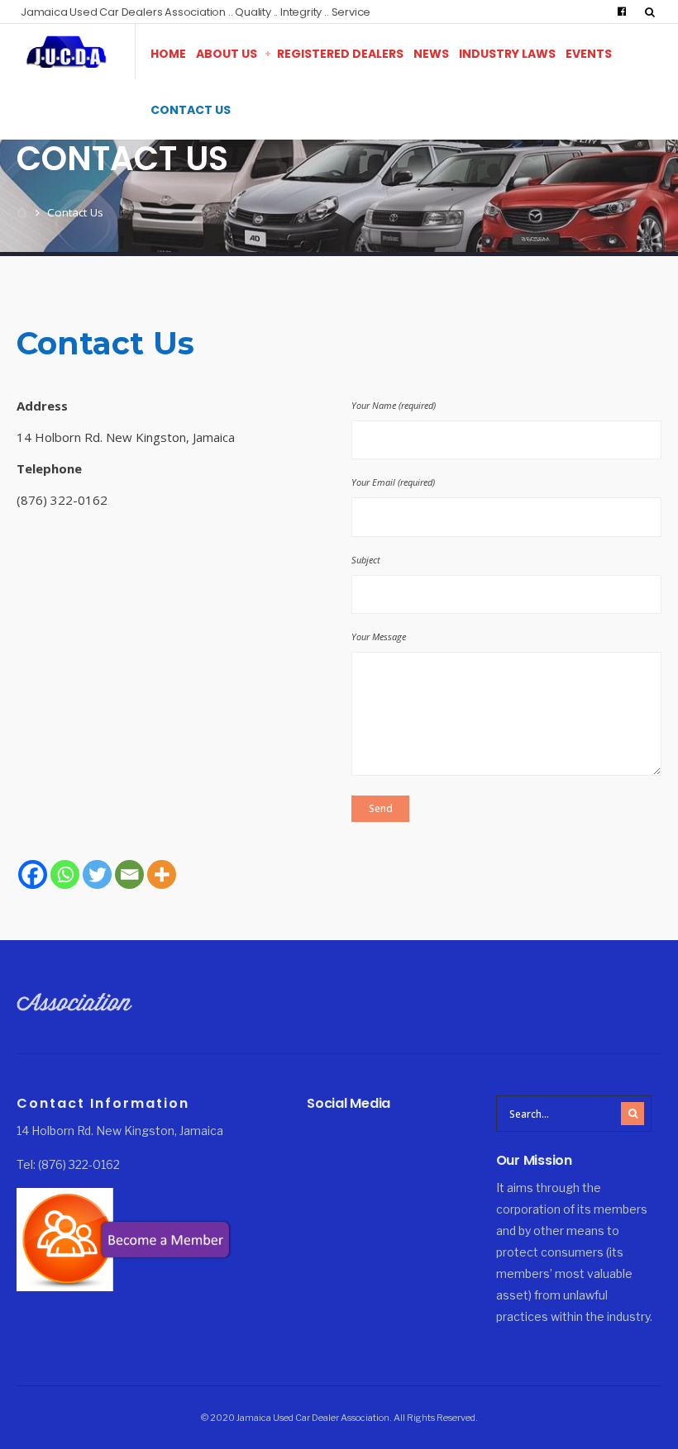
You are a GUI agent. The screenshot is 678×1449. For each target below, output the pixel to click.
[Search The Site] (653, 11)
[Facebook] (622, 11)
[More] (161, 874)
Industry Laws (507, 53)
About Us (226, 53)
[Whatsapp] (64, 874)
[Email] (129, 874)
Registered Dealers (340, 53)
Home (168, 53)
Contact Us (190, 110)
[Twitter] (97, 874)
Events (589, 53)
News (431, 53)
